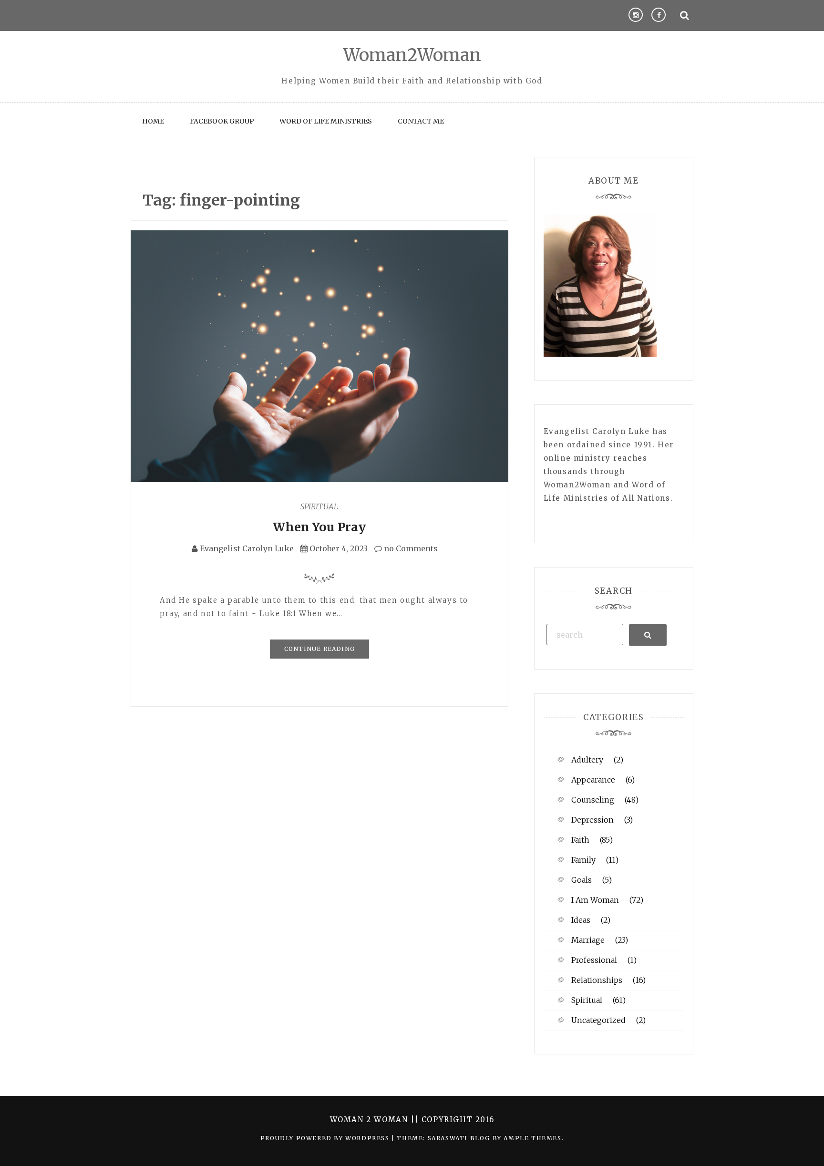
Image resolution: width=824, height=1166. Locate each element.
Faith (580, 840)
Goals (581, 880)
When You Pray (319, 527)
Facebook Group (222, 121)
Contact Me (421, 121)
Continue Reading (319, 648)
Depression (592, 820)
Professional (594, 960)
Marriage (588, 940)
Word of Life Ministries (325, 121)
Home (153, 121)
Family (583, 860)
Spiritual (319, 506)
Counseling (592, 800)
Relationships (596, 980)
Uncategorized (598, 1020)
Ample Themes (532, 1138)
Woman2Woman (412, 55)
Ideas (580, 920)
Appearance (593, 779)
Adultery (587, 759)
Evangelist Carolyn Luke (247, 548)
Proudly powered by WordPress (325, 1138)
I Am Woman (595, 900)
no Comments (410, 548)
